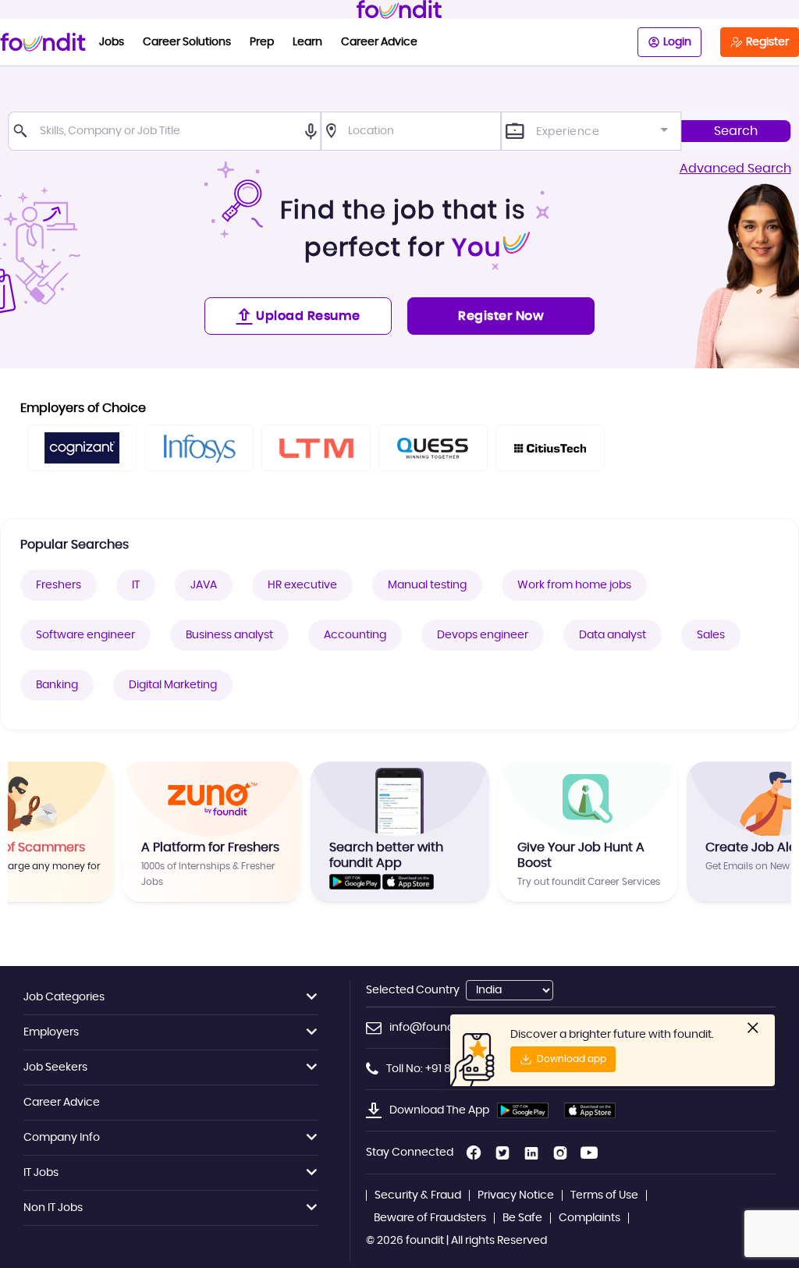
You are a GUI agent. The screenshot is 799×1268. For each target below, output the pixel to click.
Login (677, 42)
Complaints (589, 1218)
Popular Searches (74, 544)
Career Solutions (187, 42)
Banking (57, 685)
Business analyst (229, 635)
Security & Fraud (418, 1195)
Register (767, 42)
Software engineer (85, 635)
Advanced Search (735, 168)
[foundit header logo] (399, 9)
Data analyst (612, 635)
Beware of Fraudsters (430, 1218)
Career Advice (379, 42)
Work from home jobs (574, 585)
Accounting (355, 635)
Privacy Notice (516, 1195)
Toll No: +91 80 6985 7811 (448, 1069)
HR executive (302, 585)
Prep (262, 42)
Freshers (58, 585)
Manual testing (427, 585)
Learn (307, 42)
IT (136, 585)
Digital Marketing (173, 685)
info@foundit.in (430, 1027)
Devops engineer (482, 635)
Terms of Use (604, 1195)
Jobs (111, 42)
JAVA (203, 585)
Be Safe (522, 1218)
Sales (711, 635)
